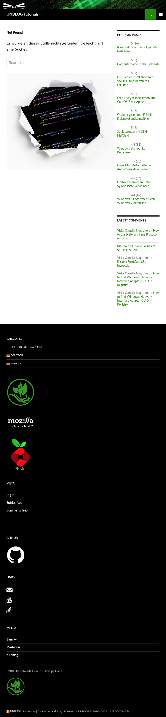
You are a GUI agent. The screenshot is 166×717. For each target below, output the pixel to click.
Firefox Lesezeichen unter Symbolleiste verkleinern (134, 184)
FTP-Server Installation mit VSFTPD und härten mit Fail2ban (135, 81)
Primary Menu (161, 14)
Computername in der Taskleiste (138, 64)
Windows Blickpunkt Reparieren (131, 150)
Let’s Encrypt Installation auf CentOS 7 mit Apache (136, 100)
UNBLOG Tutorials (22, 14)
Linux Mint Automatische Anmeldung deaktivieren (134, 167)
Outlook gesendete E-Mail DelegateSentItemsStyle (134, 116)
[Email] (9, 591)
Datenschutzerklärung (49, 711)
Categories (14, 339)
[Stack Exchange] (8, 611)
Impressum (29, 711)
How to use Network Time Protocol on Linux (138, 234)
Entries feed (14, 502)
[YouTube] (9, 601)
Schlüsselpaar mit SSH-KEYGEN (132, 133)
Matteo (122, 246)
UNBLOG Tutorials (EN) (26, 347)
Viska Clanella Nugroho (132, 230)
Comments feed (17, 510)
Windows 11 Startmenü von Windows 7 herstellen (136, 201)
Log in (10, 495)
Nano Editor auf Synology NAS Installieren (137, 49)
